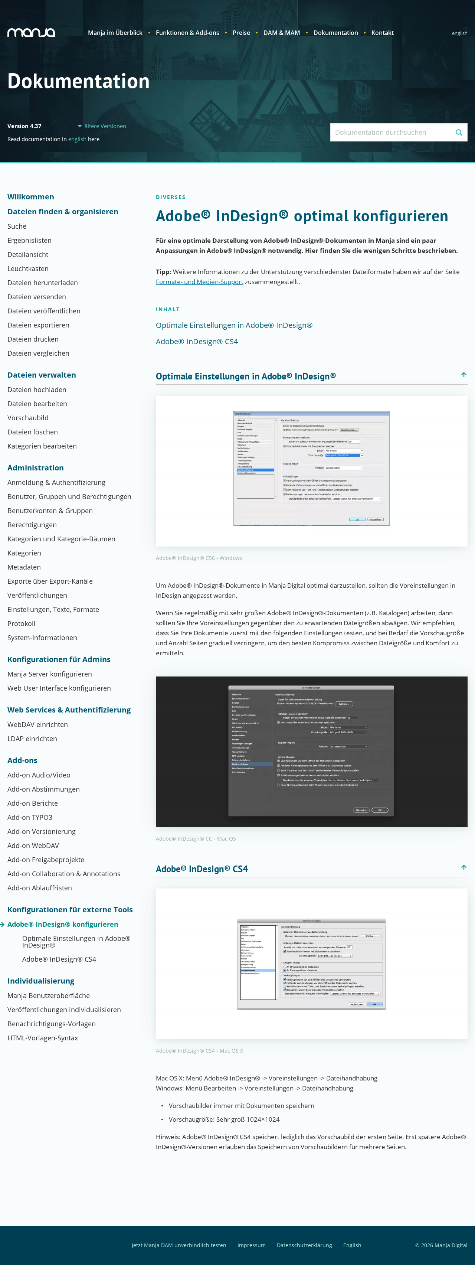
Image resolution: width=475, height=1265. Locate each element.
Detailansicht (27, 254)
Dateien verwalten (41, 375)
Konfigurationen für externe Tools (70, 909)
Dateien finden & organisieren (62, 211)
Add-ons (22, 760)
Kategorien (24, 553)
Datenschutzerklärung (304, 1245)
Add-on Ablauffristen (39, 887)
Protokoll (21, 623)
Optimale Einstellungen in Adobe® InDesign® (76, 941)
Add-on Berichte (32, 803)
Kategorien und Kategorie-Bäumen (61, 538)
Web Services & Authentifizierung (69, 710)
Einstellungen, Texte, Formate (53, 609)
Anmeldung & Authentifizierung (56, 482)
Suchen (459, 132)
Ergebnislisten (29, 240)
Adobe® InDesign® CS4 (59, 959)
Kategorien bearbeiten (42, 446)
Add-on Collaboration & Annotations (64, 873)
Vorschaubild (28, 417)
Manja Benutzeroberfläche (48, 995)
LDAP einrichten (32, 738)
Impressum (252, 1245)
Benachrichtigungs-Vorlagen (51, 1023)
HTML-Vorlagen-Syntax (42, 1037)
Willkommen (30, 196)
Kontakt (382, 33)
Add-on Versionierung (41, 831)
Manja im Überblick (115, 33)
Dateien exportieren (38, 325)
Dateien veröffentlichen (44, 310)
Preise (241, 33)
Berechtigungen (32, 524)
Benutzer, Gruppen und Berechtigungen (69, 496)
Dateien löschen (32, 431)
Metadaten (24, 567)
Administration (35, 468)
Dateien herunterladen (42, 282)
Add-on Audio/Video (39, 775)
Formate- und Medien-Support (199, 281)
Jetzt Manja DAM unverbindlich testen (179, 1245)
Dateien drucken (33, 339)
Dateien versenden (36, 296)
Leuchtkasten (28, 268)
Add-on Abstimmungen (43, 789)
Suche (16, 226)
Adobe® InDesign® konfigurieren (62, 924)
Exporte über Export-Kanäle (50, 581)
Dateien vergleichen (38, 353)
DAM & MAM (281, 33)
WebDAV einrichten (37, 724)
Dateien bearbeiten (37, 403)
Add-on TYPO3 (29, 817)
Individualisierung (40, 981)
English (460, 33)
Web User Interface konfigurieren (59, 688)
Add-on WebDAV (33, 845)
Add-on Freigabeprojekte (45, 859)
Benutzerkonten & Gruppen (50, 510)
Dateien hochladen (36, 389)
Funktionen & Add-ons (187, 33)
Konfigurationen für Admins (59, 659)
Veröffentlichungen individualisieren (64, 1009)
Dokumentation (336, 33)
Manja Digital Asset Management (31, 32)
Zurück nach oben (464, 374)
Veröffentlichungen (37, 595)
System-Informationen (42, 637)
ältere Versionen (105, 126)
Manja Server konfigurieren (49, 674)
